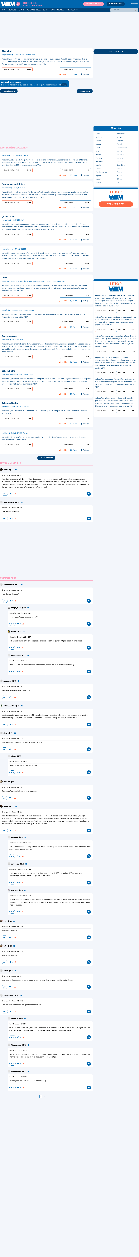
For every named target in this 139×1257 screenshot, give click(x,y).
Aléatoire (12, 10)
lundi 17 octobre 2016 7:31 (17, 1050)
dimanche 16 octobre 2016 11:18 (12, 711)
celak (5, 971)
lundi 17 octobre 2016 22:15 (18, 1077)
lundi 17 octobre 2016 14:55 (18, 762)
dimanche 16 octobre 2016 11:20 (12, 739)
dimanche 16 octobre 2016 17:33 (20, 896)
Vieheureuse (8, 996)
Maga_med (16, 608)
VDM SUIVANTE (84, 91)
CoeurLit (14, 1019)
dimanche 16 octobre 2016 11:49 (20, 613)
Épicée (21, 10)
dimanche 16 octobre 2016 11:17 (12, 508)
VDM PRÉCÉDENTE (9, 91)
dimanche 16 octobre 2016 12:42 (20, 843)
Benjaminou (16, 656)
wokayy (14, 890)
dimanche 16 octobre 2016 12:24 (12, 475)
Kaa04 (14, 632)
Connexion (134, 4)
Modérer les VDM (115, 4)
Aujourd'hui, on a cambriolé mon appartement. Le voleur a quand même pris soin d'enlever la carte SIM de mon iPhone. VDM (44, 412)
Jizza (5, 733)
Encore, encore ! (46, 458)
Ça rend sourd (8, 217)
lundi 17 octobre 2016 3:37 (18, 661)
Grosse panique (9, 336)
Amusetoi (7, 681)
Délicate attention (10, 403)
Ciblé (4, 278)
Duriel (5, 470)
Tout (3, 10)
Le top (45, 10)
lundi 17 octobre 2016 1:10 (17, 1024)
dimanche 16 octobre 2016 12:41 (12, 976)
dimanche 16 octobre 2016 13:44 (20, 869)
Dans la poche (8, 371)
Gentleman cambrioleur (13, 184)
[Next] (51, 1096)
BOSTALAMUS (9, 706)
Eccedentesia (8, 502)
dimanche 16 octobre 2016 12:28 (12, 927)
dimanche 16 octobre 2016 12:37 (20, 637)
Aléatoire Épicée (34, 10)
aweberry (15, 864)
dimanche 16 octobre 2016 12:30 (12, 951)
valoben (14, 837)
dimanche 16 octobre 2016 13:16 (12, 1001)
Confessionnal (57, 10)
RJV (5, 921)
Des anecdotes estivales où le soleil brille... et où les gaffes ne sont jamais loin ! (33, 84)
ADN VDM (7, 51)
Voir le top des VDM (116, 204)
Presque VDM (72, 10)
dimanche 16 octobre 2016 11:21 (12, 787)
